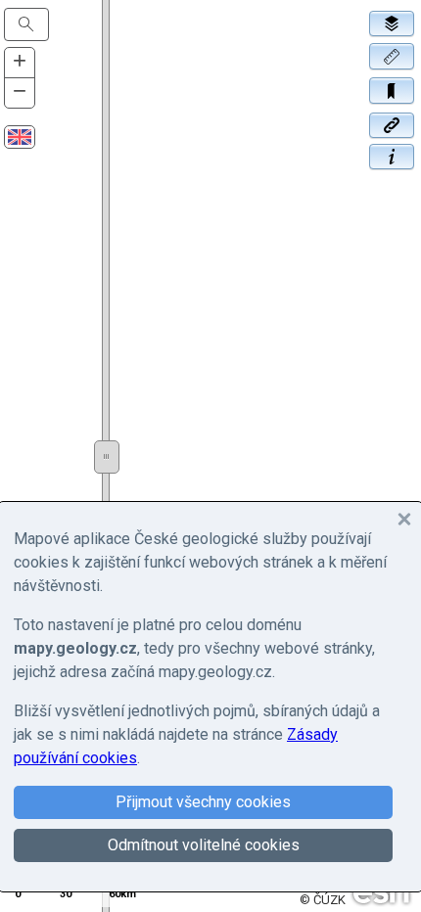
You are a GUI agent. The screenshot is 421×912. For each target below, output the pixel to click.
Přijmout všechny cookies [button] (203, 802)
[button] (391, 55)
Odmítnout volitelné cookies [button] (204, 845)
